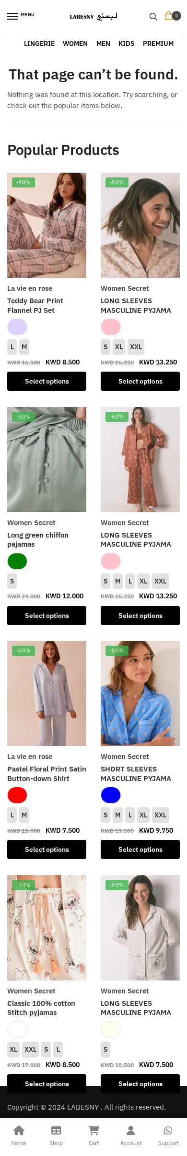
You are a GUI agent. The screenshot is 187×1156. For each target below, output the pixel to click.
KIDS (126, 43)
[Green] (17, 561)
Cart (94, 1142)
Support (168, 1142)
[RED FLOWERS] (17, 795)
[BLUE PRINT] (111, 795)
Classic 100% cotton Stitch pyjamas (41, 1008)
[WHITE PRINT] (17, 1029)
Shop (56, 1142)
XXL (136, 346)
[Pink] (111, 327)
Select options (47, 381)
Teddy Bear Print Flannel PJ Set (35, 305)
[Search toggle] (153, 16)
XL (119, 346)
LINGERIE (39, 43)
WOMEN (75, 43)
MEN (103, 43)
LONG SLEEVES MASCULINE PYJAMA (136, 305)
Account (131, 1142)
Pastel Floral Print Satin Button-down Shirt (46, 773)
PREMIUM (158, 43)
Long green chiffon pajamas (38, 539)
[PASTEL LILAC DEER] (17, 327)
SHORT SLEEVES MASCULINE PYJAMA (136, 773)
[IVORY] (111, 1029)
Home (18, 1142)
